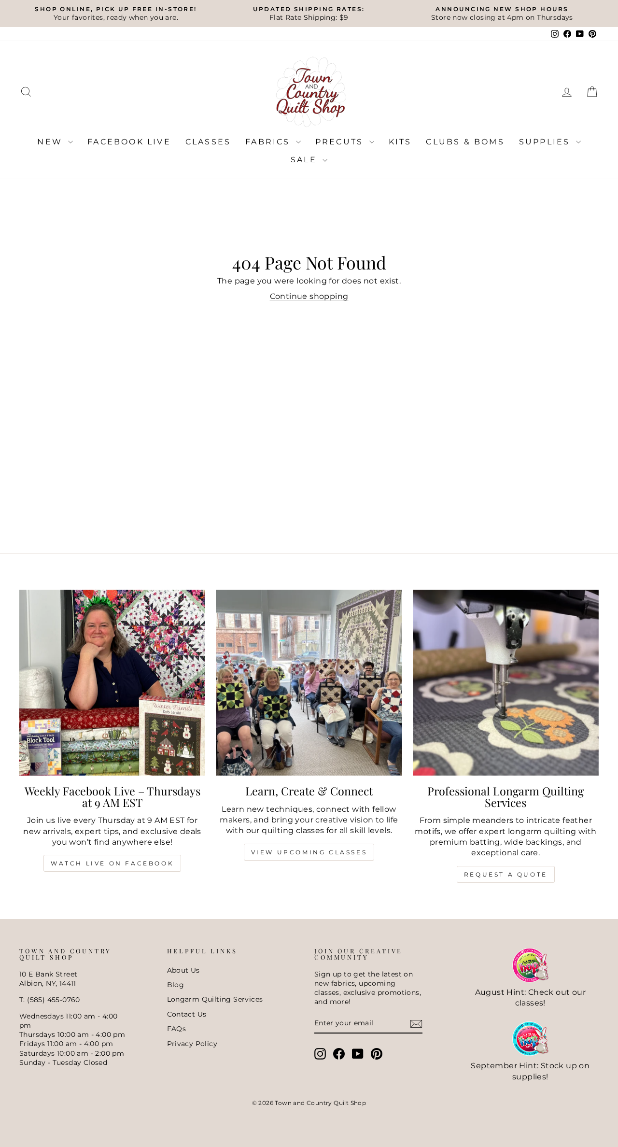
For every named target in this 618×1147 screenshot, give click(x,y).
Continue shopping (309, 296)
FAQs (176, 1029)
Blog (175, 985)
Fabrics (269, 141)
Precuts (341, 141)
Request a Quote (506, 874)
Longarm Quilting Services (215, 999)
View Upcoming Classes (309, 852)
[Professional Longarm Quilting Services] (506, 683)
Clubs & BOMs (465, 141)
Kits (400, 141)
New (51, 141)
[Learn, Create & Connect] (309, 683)
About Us (183, 970)
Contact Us (187, 1014)
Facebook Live (129, 141)
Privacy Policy (192, 1044)
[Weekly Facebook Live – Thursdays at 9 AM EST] (112, 683)
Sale (305, 159)
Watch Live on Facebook (112, 863)
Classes (208, 141)
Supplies (546, 141)
